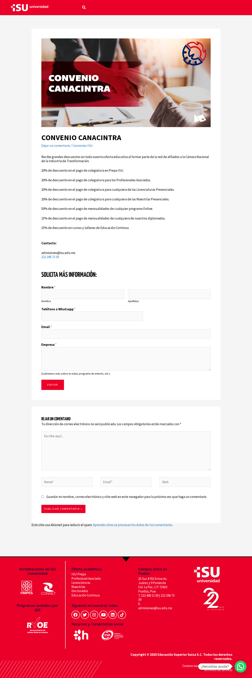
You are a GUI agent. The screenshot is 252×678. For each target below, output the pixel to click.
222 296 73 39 (50, 257)
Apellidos (133, 301)
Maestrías (78, 587)
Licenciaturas (80, 582)
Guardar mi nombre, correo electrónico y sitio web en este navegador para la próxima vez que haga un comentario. (126, 497)
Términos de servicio (217, 670)
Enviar (52, 384)
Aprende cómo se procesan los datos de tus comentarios (132, 525)
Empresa (49, 345)
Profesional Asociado (86, 578)
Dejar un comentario (55, 145)
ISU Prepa (78, 574)
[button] (84, 7)
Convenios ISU (82, 145)
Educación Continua (85, 595)
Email (46, 327)
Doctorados (79, 591)
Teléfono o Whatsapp (58, 309)
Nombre (48, 287)
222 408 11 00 (149, 595)
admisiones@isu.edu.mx (155, 608)
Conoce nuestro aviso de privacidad (207, 666)
